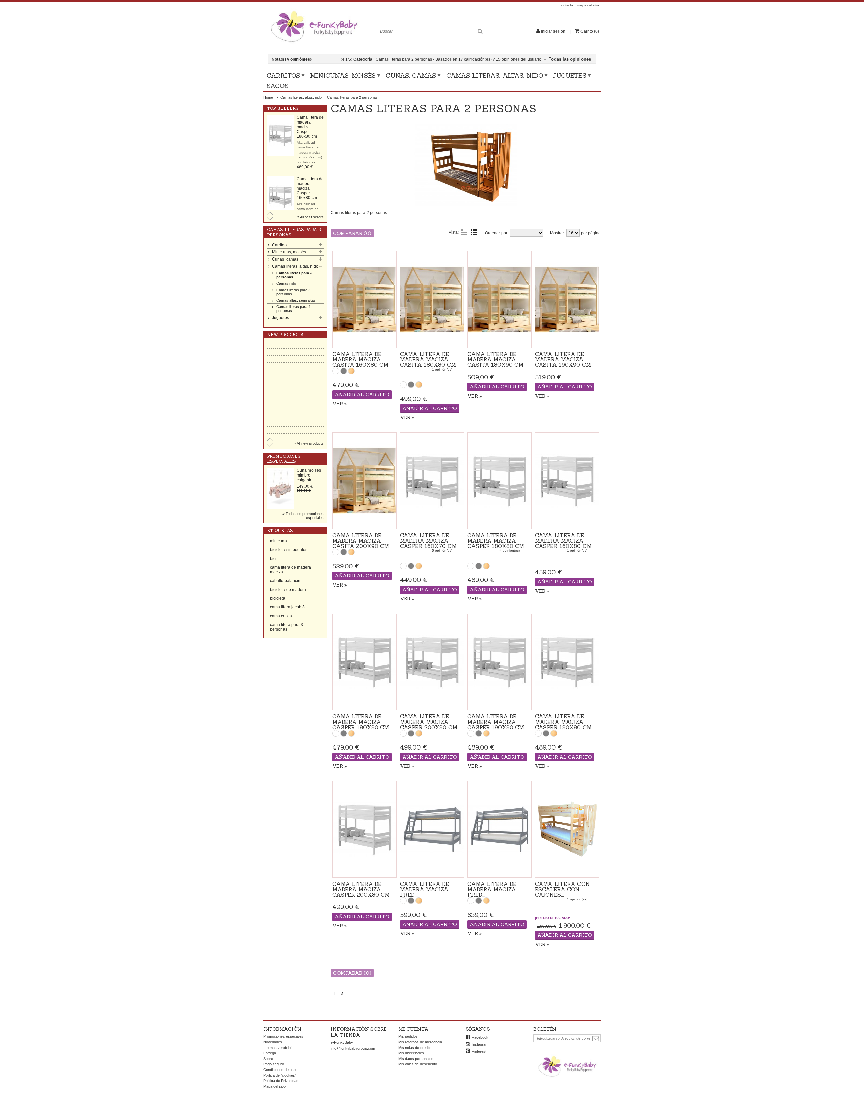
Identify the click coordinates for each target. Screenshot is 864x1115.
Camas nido (286, 283)
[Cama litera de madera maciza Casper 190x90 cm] (499, 662)
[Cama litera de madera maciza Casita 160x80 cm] (364, 299)
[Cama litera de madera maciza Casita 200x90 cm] (364, 480)
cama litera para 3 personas (286, 627)
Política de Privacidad (280, 1081)
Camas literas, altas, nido (494, 75)
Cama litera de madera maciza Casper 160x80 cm (563, 540)
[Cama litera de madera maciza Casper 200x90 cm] (432, 662)
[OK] (596, 1038)
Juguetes (569, 75)
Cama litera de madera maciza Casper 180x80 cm (495, 540)
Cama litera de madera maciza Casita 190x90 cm (563, 359)
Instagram (480, 1044)
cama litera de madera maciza (290, 569)
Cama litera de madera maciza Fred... (424, 889)
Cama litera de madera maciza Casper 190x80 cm (563, 722)
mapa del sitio (588, 5)
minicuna (278, 541)
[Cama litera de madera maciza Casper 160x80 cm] (280, 135)
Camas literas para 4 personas (293, 309)
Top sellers (283, 108)
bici (273, 558)
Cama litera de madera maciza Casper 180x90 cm (360, 722)
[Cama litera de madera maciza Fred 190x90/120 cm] (432, 829)
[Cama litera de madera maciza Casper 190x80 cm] (567, 662)
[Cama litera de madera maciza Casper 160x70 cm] (280, 196)
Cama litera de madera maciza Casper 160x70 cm (428, 540)
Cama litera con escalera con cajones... (562, 889)
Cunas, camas (411, 75)
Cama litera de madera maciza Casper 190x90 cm (495, 722)
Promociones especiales (284, 459)
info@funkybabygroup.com (353, 1048)
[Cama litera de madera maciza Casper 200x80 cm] (364, 829)
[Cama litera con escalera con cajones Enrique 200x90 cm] (567, 829)
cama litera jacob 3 (287, 607)
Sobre (268, 1059)
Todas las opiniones (570, 59)
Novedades (272, 1042)
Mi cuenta (413, 1029)
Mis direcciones (411, 1053)
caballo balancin (285, 580)
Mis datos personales (415, 1059)
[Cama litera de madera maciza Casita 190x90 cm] (567, 299)
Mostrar (557, 232)
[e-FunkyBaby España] (313, 10)
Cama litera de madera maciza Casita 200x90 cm (360, 540)
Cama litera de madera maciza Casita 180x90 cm (495, 359)
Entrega (269, 1053)
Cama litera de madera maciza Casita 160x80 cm (360, 359)
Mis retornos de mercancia (420, 1042)
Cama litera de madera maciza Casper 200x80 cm (361, 889)
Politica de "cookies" (279, 1075)
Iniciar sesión (553, 31)
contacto (566, 5)
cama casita (281, 616)
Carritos (283, 75)
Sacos (278, 86)
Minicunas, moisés (343, 75)
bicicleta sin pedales (288, 549)
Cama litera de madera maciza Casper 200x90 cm (428, 722)
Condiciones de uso (279, 1070)
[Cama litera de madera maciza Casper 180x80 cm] (499, 480)
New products (285, 334)
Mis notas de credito (414, 1047)
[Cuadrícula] (474, 232)
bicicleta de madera (288, 589)
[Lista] (464, 232)
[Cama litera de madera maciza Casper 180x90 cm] (364, 662)
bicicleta (277, 598)
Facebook (480, 1037)
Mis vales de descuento (417, 1064)
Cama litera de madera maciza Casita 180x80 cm (428, 359)
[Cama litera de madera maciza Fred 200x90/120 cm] (499, 829)
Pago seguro (273, 1064)
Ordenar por (496, 232)
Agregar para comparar (364, 340)
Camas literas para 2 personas (294, 275)
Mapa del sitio (274, 1086)
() (589, 31)
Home (268, 97)
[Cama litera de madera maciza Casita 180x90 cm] (499, 299)
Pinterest (479, 1051)
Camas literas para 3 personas (293, 292)
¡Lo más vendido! (277, 1047)
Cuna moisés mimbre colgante (309, 475)
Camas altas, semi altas (296, 300)
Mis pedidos (408, 1036)
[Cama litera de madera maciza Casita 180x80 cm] (432, 299)
